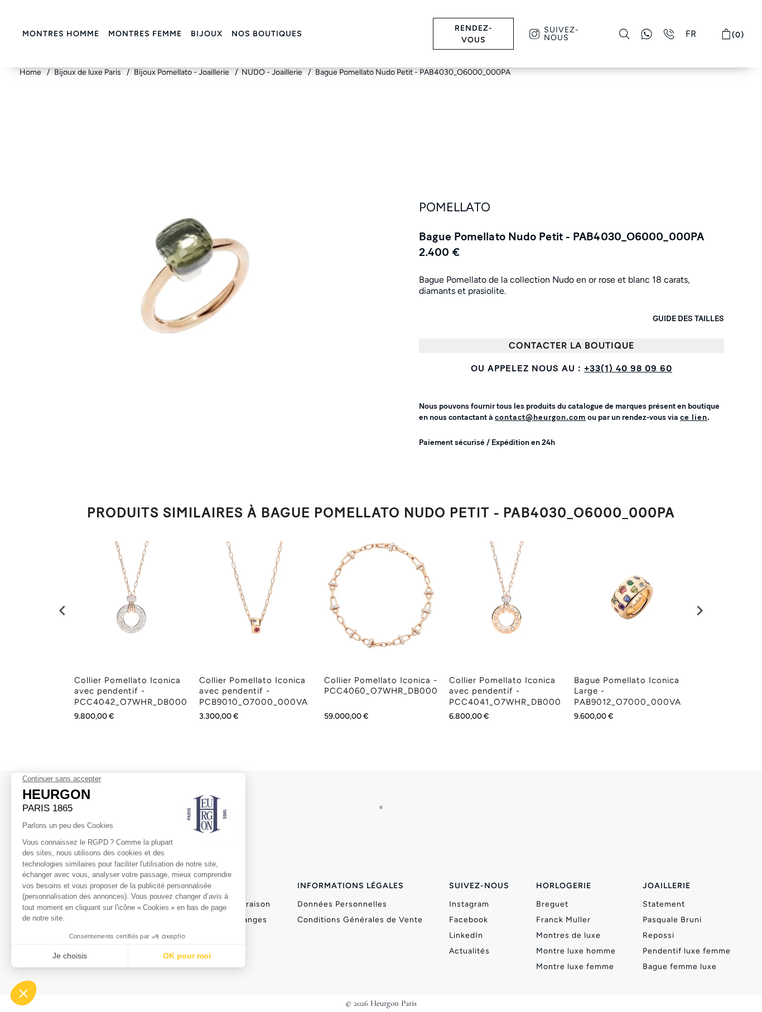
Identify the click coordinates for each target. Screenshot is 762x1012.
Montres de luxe (568, 935)
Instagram (469, 904)
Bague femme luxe (680, 966)
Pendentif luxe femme (687, 951)
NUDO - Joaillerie (273, 72)
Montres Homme (60, 33)
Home (31, 72)
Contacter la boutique (571, 345)
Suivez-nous (561, 33)
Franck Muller (563, 919)
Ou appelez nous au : (571, 368)
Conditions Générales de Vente (360, 919)
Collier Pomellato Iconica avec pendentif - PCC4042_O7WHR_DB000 (130, 691)
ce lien (693, 417)
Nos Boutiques (267, 33)
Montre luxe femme (575, 966)
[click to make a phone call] (668, 34)
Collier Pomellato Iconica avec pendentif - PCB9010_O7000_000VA (253, 691)
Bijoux (207, 33)
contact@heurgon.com (540, 417)
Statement (664, 904)
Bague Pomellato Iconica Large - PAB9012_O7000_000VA (627, 691)
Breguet (552, 904)
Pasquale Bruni (672, 919)
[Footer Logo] (381, 807)
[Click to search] (624, 34)
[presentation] (62, 610)
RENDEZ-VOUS (474, 34)
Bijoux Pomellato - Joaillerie (182, 72)
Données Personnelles (342, 904)
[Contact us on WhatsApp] (646, 34)
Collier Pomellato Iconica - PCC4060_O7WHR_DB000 (381, 685)
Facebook (468, 919)
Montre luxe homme (576, 951)
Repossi (658, 935)
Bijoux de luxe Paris (88, 72)
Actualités (469, 951)
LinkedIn (466, 935)
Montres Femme (145, 33)
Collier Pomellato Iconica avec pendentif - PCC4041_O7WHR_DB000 (505, 691)
